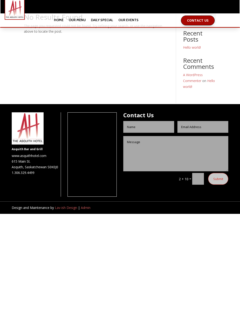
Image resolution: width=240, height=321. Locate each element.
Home (59, 20)
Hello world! (192, 47)
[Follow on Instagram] (124, 8)
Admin (85, 207)
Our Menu (77, 20)
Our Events (128, 20)
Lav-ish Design (66, 207)
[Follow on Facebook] (115, 8)
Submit (218, 179)
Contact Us (198, 20)
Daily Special (102, 20)
